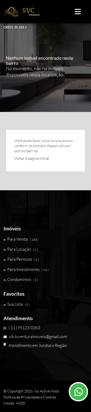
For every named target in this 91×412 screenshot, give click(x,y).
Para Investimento (28, 269)
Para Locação (22, 249)
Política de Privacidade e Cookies (30, 397)
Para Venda (22, 239)
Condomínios (22, 279)
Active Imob (49, 391)
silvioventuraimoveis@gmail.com (38, 336)
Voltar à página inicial (31, 158)
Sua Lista (18, 304)
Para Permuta (23, 259)
